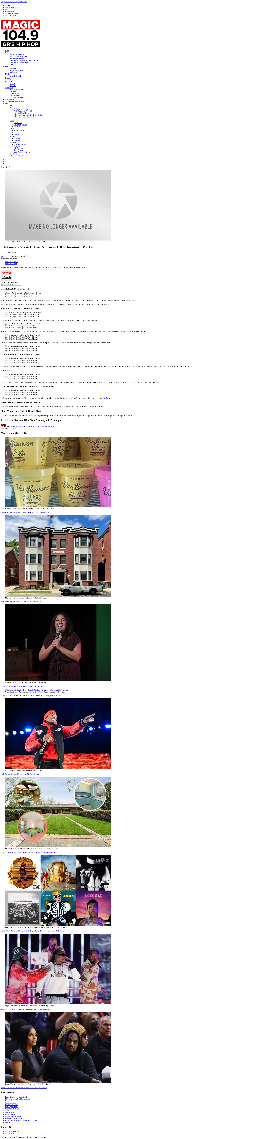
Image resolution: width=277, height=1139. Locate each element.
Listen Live (13, 68)
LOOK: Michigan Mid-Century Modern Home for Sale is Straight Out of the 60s (28, 852)
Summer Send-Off (11, 13)
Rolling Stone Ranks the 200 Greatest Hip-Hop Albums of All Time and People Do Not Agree (33, 931)
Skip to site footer (21, 2)
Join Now (13, 86)
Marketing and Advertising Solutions (17, 1099)
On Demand (14, 72)
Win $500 (8, 9)
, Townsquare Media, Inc (23, 1137)
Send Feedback (15, 95)
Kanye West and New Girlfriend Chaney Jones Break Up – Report (24, 1088)
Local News (13, 428)
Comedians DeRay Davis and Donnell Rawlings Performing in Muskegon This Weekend (31, 696)
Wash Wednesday (11, 15)
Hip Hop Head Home (17, 58)
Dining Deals (9, 11)
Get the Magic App (11, 7)
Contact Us (9, 88)
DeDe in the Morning (17, 55)
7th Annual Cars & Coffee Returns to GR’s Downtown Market (33, 426)
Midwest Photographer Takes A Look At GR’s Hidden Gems (22, 601)
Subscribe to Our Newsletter (15, 101)
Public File (9, 1101)
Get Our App (9, 99)
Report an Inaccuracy (12, 1109)
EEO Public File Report (18, 97)
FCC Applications (11, 1107)
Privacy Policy (10, 1114)
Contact (7, 1122)
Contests (12, 84)
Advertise (13, 92)
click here (106, 398)
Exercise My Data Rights (13, 1118)
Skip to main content (8, 2)
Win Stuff (8, 82)
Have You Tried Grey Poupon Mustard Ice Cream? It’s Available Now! (25, 512)
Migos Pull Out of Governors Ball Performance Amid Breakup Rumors (25, 1009)
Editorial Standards (11, 1105)
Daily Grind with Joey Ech (19, 56)
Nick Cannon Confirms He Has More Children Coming (20, 774)
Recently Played (15, 76)
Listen (7, 66)
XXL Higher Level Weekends (20, 62)
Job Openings (14, 93)
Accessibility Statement (13, 1116)
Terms (7, 1111)
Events (7, 78)
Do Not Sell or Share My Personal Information (21, 1120)
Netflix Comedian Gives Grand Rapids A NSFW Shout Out (21, 686)
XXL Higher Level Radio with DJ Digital (24, 60)
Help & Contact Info (17, 90)
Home (7, 51)
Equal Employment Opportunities (16, 1097)
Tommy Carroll (6, 256)
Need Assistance (10, 1103)
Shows (12, 64)
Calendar (13, 80)
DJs (6, 53)
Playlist (7, 74)
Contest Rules (10, 1112)
